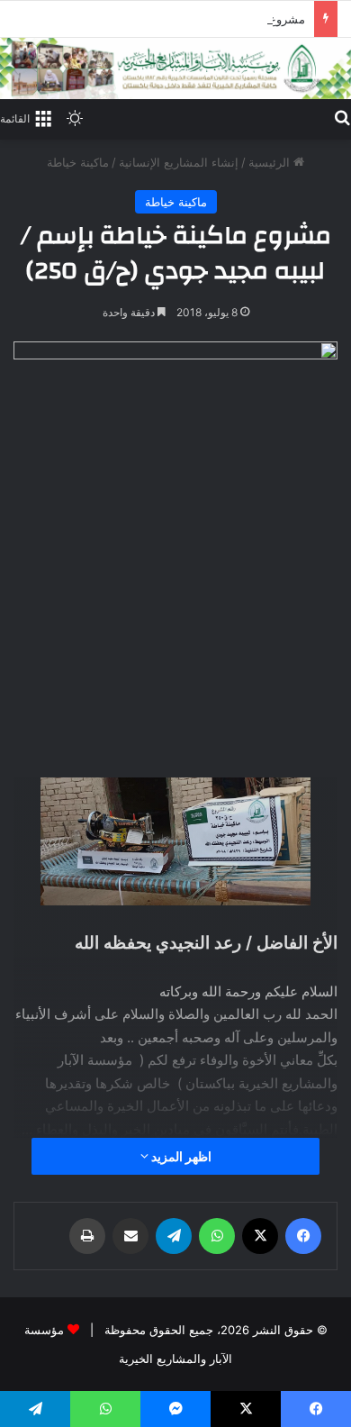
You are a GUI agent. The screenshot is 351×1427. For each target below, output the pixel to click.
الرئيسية (270, 162)
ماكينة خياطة (78, 162)
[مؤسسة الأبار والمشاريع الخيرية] (175, 68)
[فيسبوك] (303, 1236)
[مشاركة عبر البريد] (130, 1236)
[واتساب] (217, 1236)
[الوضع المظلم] (75, 118)
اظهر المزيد (180, 1156)
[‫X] (260, 1236)
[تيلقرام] (174, 1236)
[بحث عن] (342, 117)
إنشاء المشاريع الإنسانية (178, 162)
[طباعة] (87, 1236)
